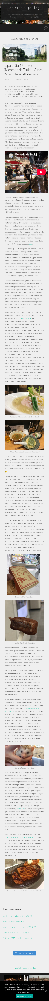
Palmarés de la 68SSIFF (13, 921)
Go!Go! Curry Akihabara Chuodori (19, 837)
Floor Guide (20, 808)
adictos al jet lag (24, 8)
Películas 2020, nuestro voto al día (17, 938)
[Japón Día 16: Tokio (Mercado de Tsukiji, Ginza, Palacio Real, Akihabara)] (24, 53)
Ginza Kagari (26, 318)
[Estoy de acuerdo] (45, 991)
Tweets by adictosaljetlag (24, 968)
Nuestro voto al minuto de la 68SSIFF (19, 927)
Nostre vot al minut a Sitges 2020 (17, 916)
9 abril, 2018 (8, 79)
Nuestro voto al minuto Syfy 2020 (17, 932)
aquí (30, 244)
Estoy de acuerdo (24, 996)
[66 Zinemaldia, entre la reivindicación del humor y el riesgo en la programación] (16, 979)
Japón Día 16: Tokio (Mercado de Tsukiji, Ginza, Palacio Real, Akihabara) (23, 69)
